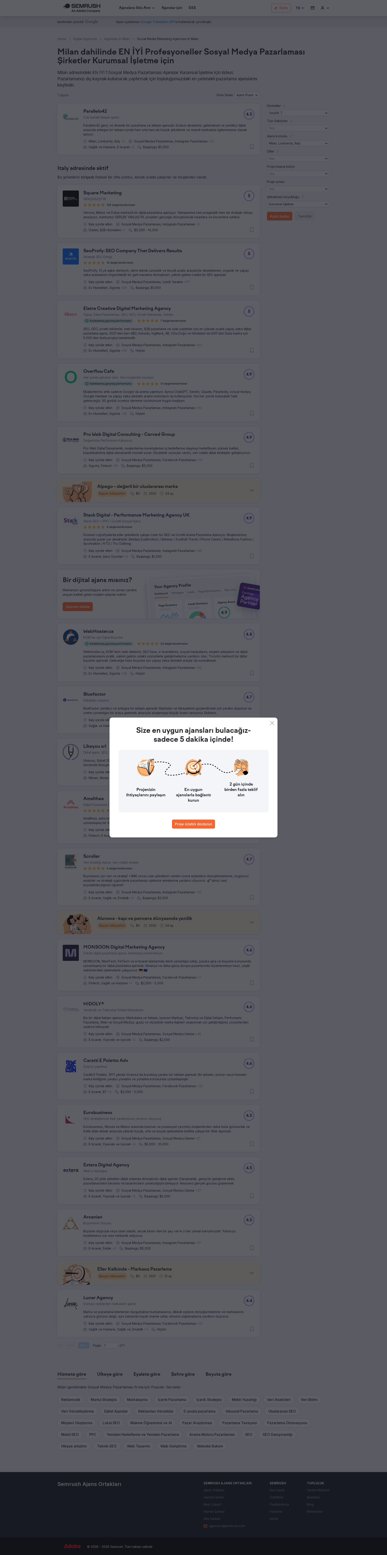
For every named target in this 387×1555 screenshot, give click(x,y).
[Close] (272, 723)
